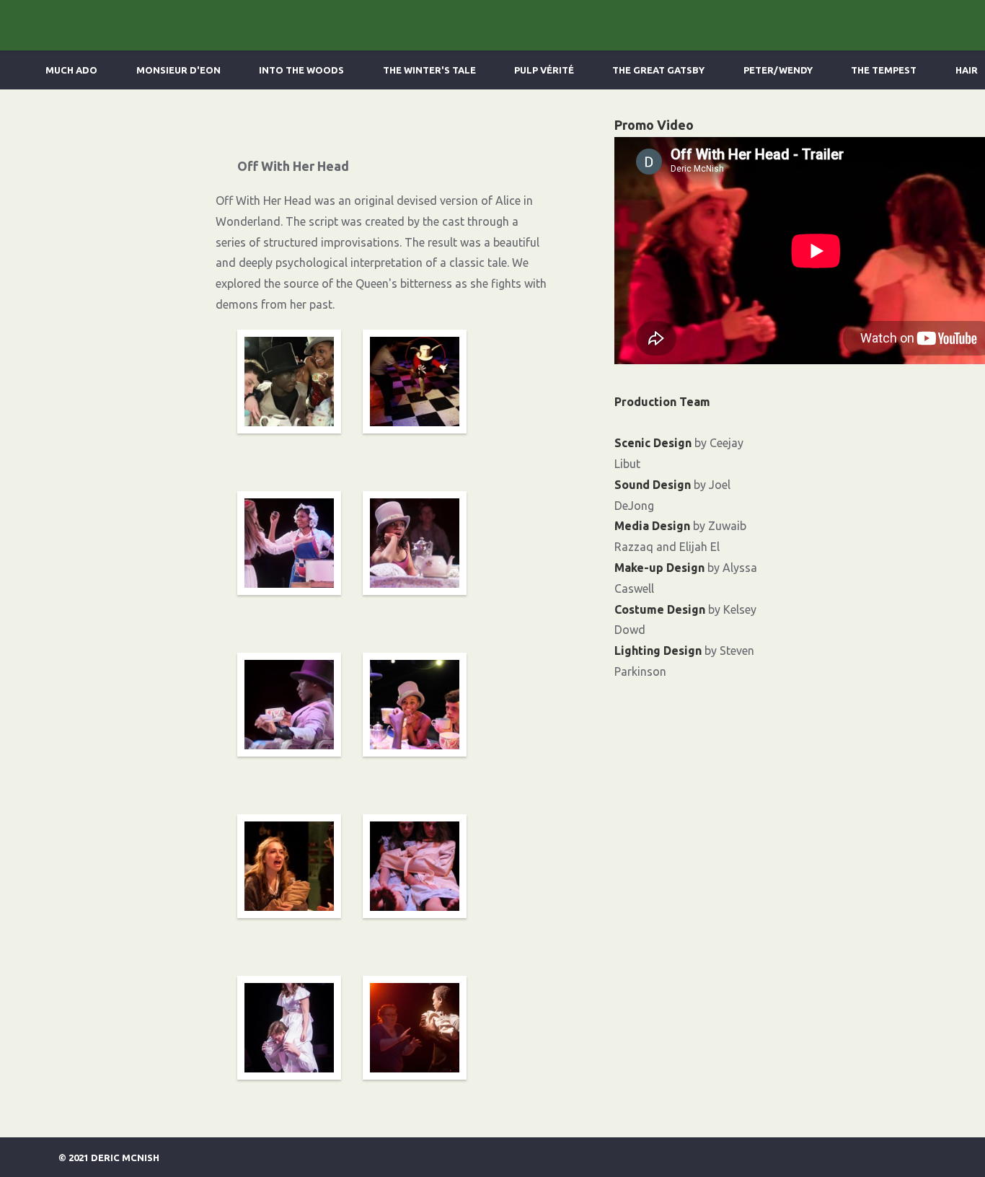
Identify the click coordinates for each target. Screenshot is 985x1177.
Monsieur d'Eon (178, 70)
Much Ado (71, 70)
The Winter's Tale (429, 70)
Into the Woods (301, 70)
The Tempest (883, 70)
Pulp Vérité (544, 70)
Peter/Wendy (778, 70)
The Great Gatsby (658, 70)
